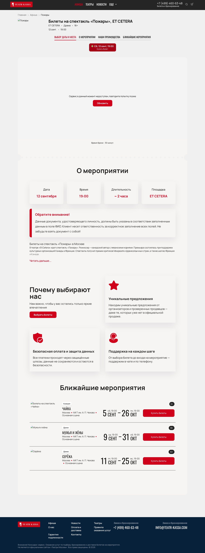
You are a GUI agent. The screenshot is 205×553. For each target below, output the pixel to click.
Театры (90, 4)
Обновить (102, 103)
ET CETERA (54, 25)
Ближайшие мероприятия (137, 37)
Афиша (79, 4)
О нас (51, 527)
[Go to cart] (192, 4)
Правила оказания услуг (102, 529)
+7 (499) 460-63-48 (170, 3)
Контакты (76, 534)
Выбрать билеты (43, 314)
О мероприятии (87, 37)
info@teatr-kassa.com (171, 527)
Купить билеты (158, 413)
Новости (102, 4)
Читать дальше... (40, 261)
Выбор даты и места (65, 37)
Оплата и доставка (76, 529)
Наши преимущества (109, 37)
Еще (111, 4)
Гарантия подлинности (55, 536)
